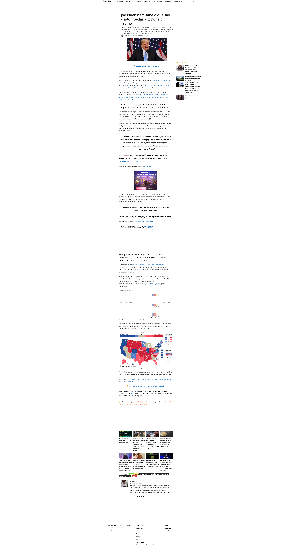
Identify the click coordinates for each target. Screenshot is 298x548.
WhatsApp (140, 402)
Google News (143, 404)
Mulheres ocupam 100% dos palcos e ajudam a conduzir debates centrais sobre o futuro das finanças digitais (139, 464)
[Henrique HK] (122, 35)
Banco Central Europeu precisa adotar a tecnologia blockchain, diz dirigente (193, 78)
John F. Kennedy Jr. (152, 284)
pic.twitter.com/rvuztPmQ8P (142, 222)
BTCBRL (152, 474)
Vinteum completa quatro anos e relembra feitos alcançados (125, 440)
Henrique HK (127, 35)
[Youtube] (143, 496)
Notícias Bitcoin (144, 474)
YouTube (134, 404)
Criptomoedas (164, 474)
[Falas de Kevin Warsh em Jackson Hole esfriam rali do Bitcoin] (180, 97)
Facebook (168, 402)
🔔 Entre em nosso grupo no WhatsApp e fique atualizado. (146, 386)
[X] (141, 496)
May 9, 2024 (148, 166)
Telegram (149, 402)
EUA (130, 476)
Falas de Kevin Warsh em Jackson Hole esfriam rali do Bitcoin (192, 97)
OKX (131, 393)
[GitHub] (132, 496)
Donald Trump (123, 476)
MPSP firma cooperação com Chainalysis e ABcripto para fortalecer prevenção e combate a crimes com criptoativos (192, 69)
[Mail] (139, 496)
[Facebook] (130, 496)
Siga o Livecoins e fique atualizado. (147, 66)
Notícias (134, 476)
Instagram (127, 404)
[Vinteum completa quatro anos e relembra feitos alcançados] (125, 434)
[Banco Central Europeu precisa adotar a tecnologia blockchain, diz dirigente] (180, 78)
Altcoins (131, 474)
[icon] (194, 1)
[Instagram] (134, 496)
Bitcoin (137, 474)
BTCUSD (157, 474)
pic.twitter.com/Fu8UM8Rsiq (129, 161)
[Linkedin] (137, 496)
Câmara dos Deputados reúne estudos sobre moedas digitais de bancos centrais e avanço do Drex (166, 442)
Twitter (121, 404)
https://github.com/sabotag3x (136, 483)
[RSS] (114, 531)
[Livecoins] (107, 1)
